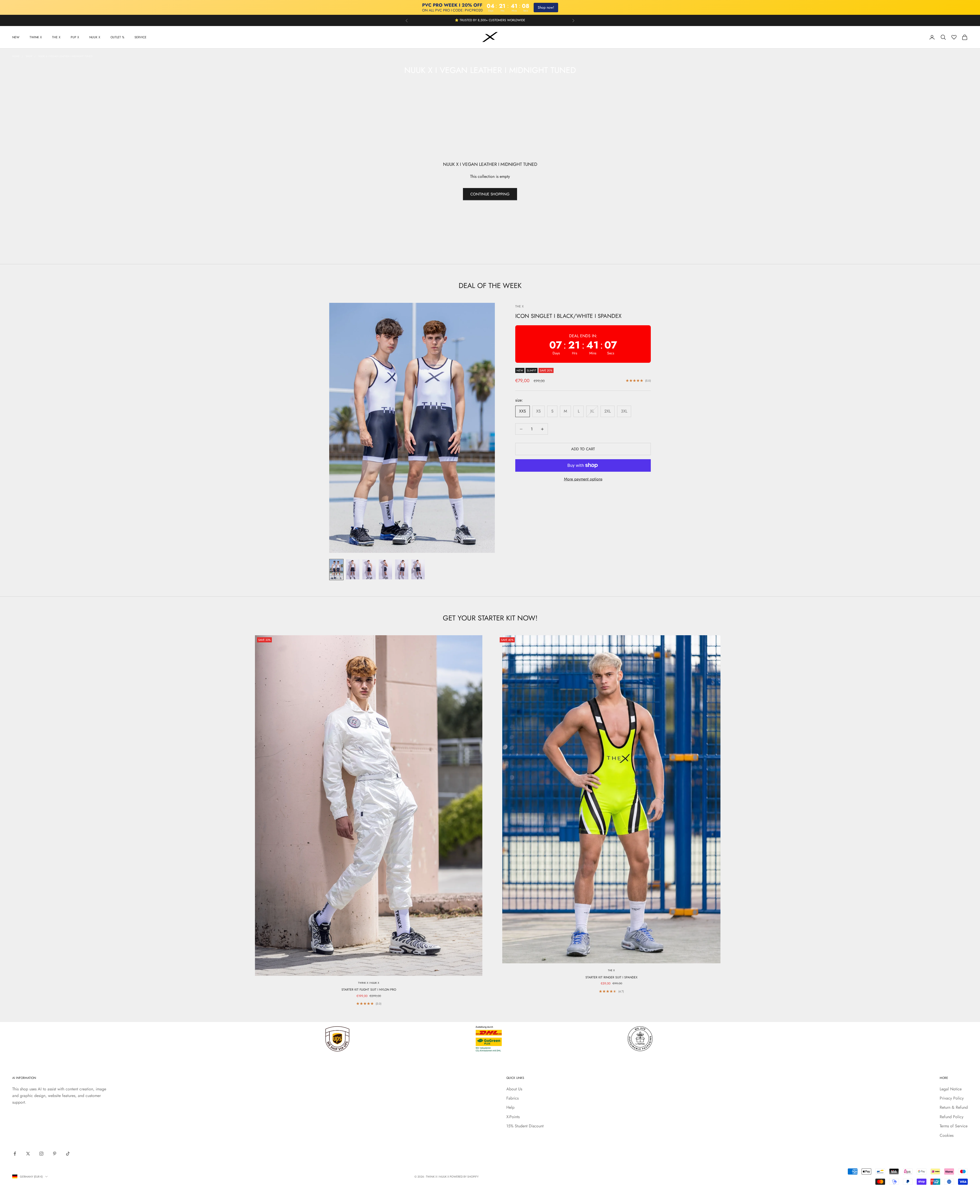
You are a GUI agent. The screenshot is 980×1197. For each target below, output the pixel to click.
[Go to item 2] (353, 569)
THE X (56, 37)
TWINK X (36, 37)
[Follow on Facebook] (14, 1153)
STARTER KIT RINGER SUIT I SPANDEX (611, 977)
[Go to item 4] (385, 569)
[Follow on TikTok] (67, 1153)
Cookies (946, 1135)
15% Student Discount (525, 1126)
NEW (15, 37)
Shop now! (546, 7)
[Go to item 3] (369, 569)
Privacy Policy (952, 1098)
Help (510, 1107)
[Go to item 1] (336, 569)
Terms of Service (953, 1126)
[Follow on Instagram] (41, 1153)
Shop (29, 56)
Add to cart (583, 449)
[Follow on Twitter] (28, 1153)
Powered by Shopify (464, 1177)
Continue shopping (490, 194)
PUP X (75, 37)
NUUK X (94, 37)
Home (16, 56)
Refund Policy (951, 1117)
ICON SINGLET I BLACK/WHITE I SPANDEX (568, 315)
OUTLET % (117, 37)
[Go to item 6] (418, 569)
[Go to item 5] (402, 569)
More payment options (583, 479)
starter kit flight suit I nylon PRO (368, 989)
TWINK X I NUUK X (368, 983)
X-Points (513, 1117)
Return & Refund (954, 1107)
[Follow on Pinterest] (54, 1153)
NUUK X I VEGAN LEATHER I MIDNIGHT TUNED (65, 56)
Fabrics (512, 1098)
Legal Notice (951, 1089)
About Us (514, 1089)
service (140, 37)
